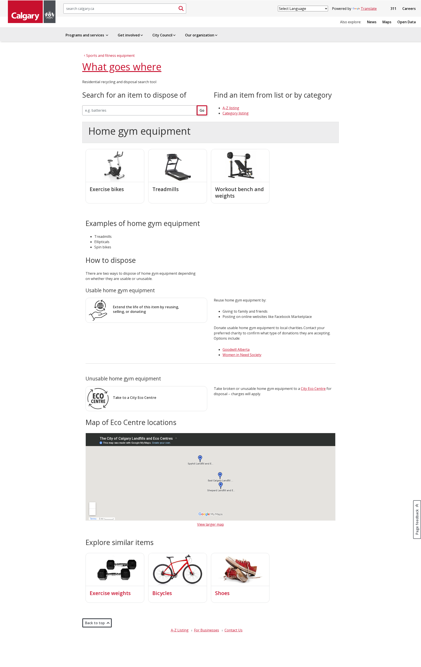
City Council (162, 35)
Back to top (95, 622)
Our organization (199, 35)
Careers (409, 8)
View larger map (210, 524)
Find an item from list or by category (273, 95)
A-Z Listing (180, 630)
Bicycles (162, 593)
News (371, 22)
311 (393, 8)
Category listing (236, 113)
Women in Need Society (242, 354)
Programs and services (85, 35)
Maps (386, 22)
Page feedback (417, 522)
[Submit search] (181, 9)
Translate (369, 8)
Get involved (129, 35)
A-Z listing (231, 108)
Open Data (406, 22)
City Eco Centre (313, 388)
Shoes (222, 593)
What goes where (121, 66)
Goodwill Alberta (236, 349)
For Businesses (206, 630)
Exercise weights (110, 593)
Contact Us (234, 630)
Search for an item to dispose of (134, 95)
